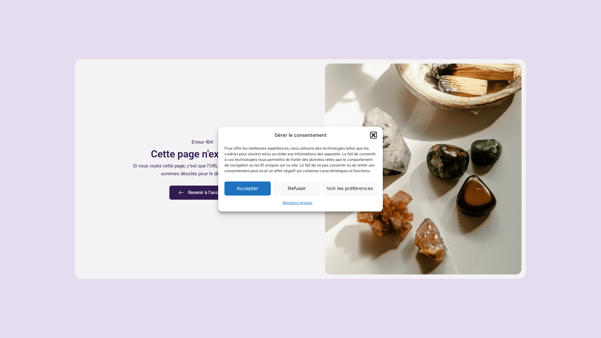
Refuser (297, 188)
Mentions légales (297, 202)
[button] (373, 135)
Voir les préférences (349, 188)
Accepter (247, 188)
